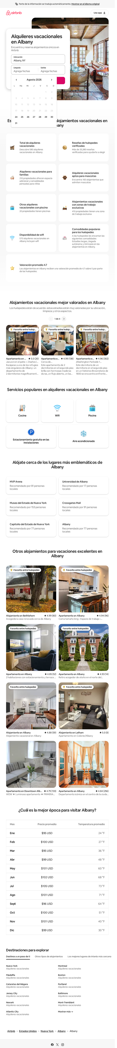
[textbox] (25, 71)
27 (34, 117)
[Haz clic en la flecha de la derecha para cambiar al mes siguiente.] (51, 80)
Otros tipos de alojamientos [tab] (49, 956)
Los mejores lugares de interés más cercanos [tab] (90, 956)
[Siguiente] (63, 318)
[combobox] (38, 60)
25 (22, 117)
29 (46, 117)
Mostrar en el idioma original (85, 4)
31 (16, 123)
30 (52, 117)
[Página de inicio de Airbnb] (14, 13)
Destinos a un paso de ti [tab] (18, 956)
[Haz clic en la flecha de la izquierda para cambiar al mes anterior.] (16, 80)
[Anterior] (50, 318)
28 (40, 117)
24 (16, 117)
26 (28, 117)
